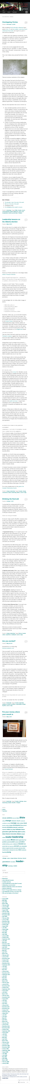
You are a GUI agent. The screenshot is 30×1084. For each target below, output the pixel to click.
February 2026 (5, 905)
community (23, 820)
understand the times (13, 850)
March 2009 (5, 1060)
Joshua (3, 837)
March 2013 (5, 994)
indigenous (15, 211)
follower (18, 829)
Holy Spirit (18, 831)
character (13, 820)
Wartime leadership (7, 888)
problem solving (5, 844)
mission (10, 213)
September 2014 (6, 974)
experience (8, 634)
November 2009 (6, 1047)
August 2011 (5, 1013)
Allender (4, 818)
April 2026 (4, 902)
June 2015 (4, 968)
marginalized (5, 213)
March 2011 (5, 1021)
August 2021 (5, 926)
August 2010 (5, 1032)
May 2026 (4, 900)
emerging (9, 827)
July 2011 (4, 1015)
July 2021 (4, 927)
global (11, 211)
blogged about (20, 329)
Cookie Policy (5, 1078)
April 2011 (4, 1019)
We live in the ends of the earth (12, 204)
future (23, 829)
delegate (11, 825)
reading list (13, 634)
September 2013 (6, 989)
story (3, 848)
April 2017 (4, 952)
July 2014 (4, 976)
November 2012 (6, 997)
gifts (10, 831)
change (8, 491)
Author (8, 12)
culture (3, 634)
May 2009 (4, 1056)
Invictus (14, 372)
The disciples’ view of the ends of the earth (14, 202)
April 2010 (4, 1039)
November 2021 (6, 923)
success (11, 848)
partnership (14, 213)
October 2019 (5, 937)
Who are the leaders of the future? (10, 893)
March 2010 (5, 1040)
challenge (21, 801)
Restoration (5, 878)
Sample (24, 704)
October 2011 (5, 1010)
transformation (5, 850)
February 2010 (5, 1042)
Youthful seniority (6, 882)
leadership (12, 491)
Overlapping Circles (10, 22)
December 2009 (6, 1045)
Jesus (20, 211)
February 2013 (5, 995)
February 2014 (5, 982)
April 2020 (4, 934)
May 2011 (4, 1018)
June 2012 (4, 1002)
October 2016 (5, 960)
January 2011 (5, 1024)
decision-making (5, 825)
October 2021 (5, 924)
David (25, 823)
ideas (3, 834)
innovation (14, 834)
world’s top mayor (13, 401)
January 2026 (5, 906)
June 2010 (4, 1036)
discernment (24, 825)
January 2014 (5, 984)
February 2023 (5, 918)
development (17, 825)
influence (7, 834)
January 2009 (5, 1063)
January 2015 (5, 971)
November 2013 (6, 986)
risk (25, 844)
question (11, 844)
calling (3, 820)
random (15, 866)
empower (15, 827)
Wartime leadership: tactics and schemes (12, 886)
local (23, 211)
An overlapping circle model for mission (13, 207)
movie (17, 840)
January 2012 (5, 1005)
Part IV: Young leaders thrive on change (11, 890)
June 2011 (4, 1016)
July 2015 (4, 966)
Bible (16, 210)
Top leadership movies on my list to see (11, 891)
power (13, 842)
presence (17, 842)
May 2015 (4, 969)
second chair (5, 846)
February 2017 (5, 955)
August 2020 (5, 929)
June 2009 (4, 1055)
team (24, 848)
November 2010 (6, 1027)
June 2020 (4, 931)
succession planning (18, 848)
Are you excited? (9, 641)
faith (12, 829)
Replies (20, 213)
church (23, 210)
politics (18, 492)
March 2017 (5, 953)
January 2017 (5, 956)
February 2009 (5, 1061)
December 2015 (6, 963)
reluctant (20, 844)
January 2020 (5, 936)
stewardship (24, 846)
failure (9, 829)
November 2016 (6, 958)
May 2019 (4, 942)
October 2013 (5, 987)
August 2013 (5, 990)
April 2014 (4, 979)
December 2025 (6, 908)
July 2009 (4, 1053)
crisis (18, 823)
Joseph (23, 834)
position (9, 704)
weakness (24, 850)
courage (13, 823)
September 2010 (6, 1031)
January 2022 (5, 919)
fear (14, 829)
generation (5, 831)
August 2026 (5, 898)
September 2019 (6, 939)
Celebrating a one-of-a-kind (8, 885)
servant (16, 846)
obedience (4, 704)
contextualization (6, 211)
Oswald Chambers (9, 769)
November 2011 (6, 1008)
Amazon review (9, 321)
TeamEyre (14, 12)
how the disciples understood (16, 27)
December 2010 (6, 1026)
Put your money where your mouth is (11, 713)
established (20, 827)
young (8, 852)
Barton (20, 633)
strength (7, 848)
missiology (8, 210)
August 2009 (5, 1052)
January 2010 (5, 1044)
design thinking (14, 858)
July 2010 (4, 1034)
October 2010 (5, 1029)
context (8, 823)
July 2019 (4, 940)
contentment (5, 492)
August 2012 (5, 998)
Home (4, 12)
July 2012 (4, 1000)
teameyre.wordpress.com (8, 648)
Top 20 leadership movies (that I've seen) (12, 883)
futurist (24, 858)
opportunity (21, 840)
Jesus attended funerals (8, 880)
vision (19, 850)
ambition (9, 818)
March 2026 (5, 903)
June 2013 (4, 992)
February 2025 (5, 911)
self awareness (11, 846)
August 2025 (5, 910)
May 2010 (4, 1037)
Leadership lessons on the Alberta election (11, 220)
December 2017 (6, 948)
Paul (25, 840)
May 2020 (4, 932)
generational (6, 862)
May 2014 (4, 977)
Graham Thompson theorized (8, 274)
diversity (4, 827)
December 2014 (6, 973)
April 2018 (4, 947)
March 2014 (5, 981)
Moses (13, 840)
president (13, 704)
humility (23, 831)
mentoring (4, 840)
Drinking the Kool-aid (10, 499)
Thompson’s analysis (7, 336)
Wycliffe (4, 705)
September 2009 (6, 1050)
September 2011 (6, 1011)
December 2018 (6, 944)
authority (14, 818)
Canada (19, 210)
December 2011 (6, 1006)
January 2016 (5, 961)
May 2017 (4, 950)
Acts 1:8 (8, 29)
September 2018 (6, 945)
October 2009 (5, 1048)
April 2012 (4, 1003)
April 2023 (4, 916)
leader (9, 836)
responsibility (19, 704)
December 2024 (6, 913)
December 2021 (6, 921)
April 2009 (4, 1058)
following (20, 858)
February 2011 (5, 1023)
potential (9, 842)
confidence (4, 823)
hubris (9, 492)
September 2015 (6, 965)
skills (20, 846)
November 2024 (6, 915)
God (13, 831)
